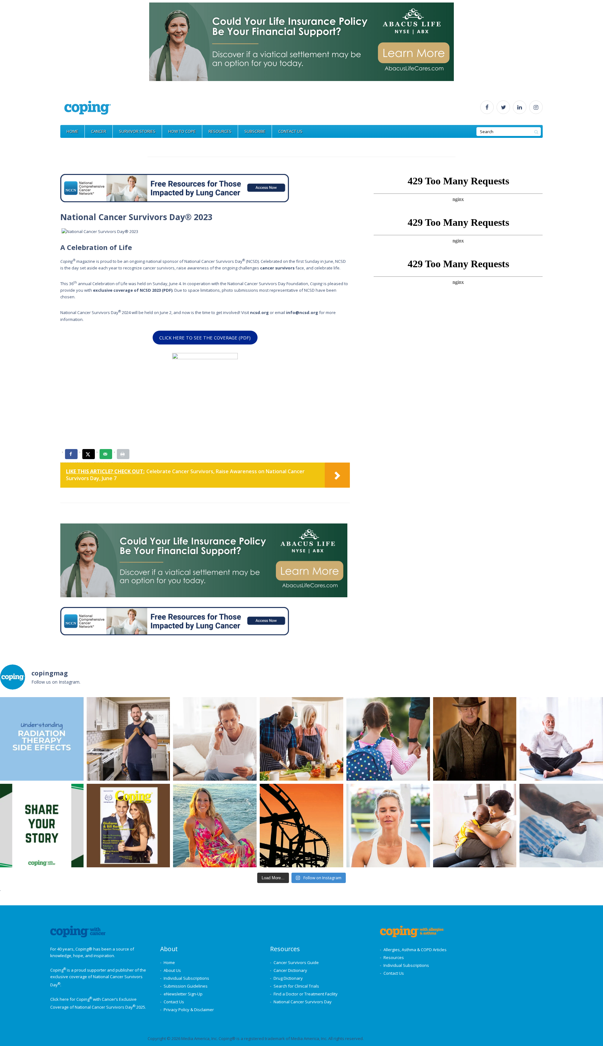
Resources (393, 957)
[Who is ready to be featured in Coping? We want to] (42, 825)
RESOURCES (220, 131)
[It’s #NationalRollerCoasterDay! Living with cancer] (301, 825)
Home (169, 962)
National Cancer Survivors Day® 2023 (136, 217)
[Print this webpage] (123, 454)
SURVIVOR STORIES (137, 131)
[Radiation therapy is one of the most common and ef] (42, 739)
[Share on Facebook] (71, 454)
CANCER (98, 131)
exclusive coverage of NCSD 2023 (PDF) (132, 290)
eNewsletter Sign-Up (183, 994)
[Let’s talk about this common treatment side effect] (561, 825)
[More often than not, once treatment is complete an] (561, 739)
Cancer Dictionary (290, 970)
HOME (72, 131)
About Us (172, 970)
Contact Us (174, 1002)
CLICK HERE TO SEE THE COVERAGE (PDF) (205, 337)
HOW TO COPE (182, 131)
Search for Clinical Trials (296, 986)
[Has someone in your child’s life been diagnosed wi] (475, 825)
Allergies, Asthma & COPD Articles (415, 949)
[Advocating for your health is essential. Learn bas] (215, 739)
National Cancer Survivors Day (303, 1002)
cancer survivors (277, 268)
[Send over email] (106, 454)
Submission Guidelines (186, 986)
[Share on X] (88, 454)
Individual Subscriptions (186, 978)
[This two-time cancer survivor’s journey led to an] (215, 825)
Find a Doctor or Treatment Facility (306, 994)
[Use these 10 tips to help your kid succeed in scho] (388, 739)
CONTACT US (290, 131)
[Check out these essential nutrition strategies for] (301, 739)
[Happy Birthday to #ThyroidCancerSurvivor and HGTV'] (128, 739)
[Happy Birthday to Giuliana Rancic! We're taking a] (128, 825)
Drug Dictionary (288, 978)
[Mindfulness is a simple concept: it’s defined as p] (388, 825)
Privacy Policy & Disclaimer (189, 1009)
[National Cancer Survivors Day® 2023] (100, 231)
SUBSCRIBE (254, 131)
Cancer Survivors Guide (296, 962)
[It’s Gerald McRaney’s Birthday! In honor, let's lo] (475, 739)
